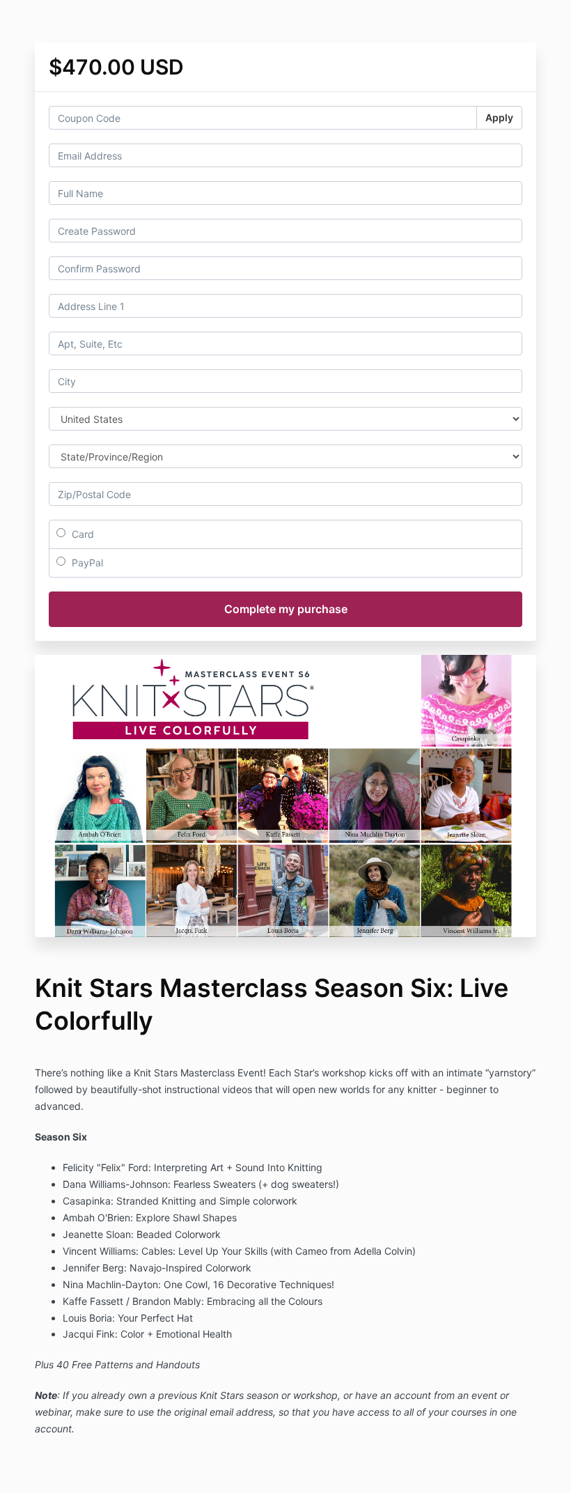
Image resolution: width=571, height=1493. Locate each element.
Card (81, 534)
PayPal (86, 562)
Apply (499, 117)
